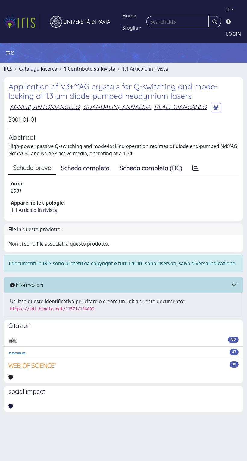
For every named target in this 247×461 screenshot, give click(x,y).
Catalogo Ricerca (38, 68)
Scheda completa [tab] (85, 168)
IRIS (8, 68)
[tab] (195, 168)
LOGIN (233, 33)
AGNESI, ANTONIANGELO (45, 107)
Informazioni (29, 285)
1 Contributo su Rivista (89, 68)
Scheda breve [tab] (32, 167)
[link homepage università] (80, 21)
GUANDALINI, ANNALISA (117, 107)
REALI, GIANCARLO (180, 107)
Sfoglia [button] (130, 27)
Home (129, 15)
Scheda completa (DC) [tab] (151, 168)
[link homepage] (22, 21)
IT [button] (228, 9)
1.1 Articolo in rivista (145, 68)
